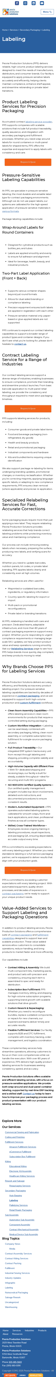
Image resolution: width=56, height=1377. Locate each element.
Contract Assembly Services (18, 1253)
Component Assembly (19, 1224)
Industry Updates (13, 1278)
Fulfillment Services (14, 1142)
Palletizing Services (18, 1205)
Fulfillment (10, 1268)
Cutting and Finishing (15, 1137)
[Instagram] (25, 3)
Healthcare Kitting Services (22, 1176)
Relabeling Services (22, 648)
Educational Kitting (18, 1166)
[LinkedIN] (34, 3)
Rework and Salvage (15, 1181)
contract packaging (12, 893)
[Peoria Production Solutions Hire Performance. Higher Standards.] (10, 11)
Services (14, 30)
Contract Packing (13, 1263)
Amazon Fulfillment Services (22, 1147)
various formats (10, 211)
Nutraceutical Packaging (16, 1292)
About (5, 1334)
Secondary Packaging (30, 30)
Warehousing (11, 1307)
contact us (20, 344)
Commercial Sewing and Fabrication (22, 1132)
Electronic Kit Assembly (20, 1171)
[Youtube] (42, 3)
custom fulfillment (30, 702)
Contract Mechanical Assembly (24, 1229)
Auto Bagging (15, 1195)
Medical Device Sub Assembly (23, 1234)
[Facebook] (17, 3)
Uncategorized (12, 1302)
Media (12, 1249)
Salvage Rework (13, 1297)
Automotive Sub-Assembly (21, 1220)
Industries (29, 1330)
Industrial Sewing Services (17, 1273)
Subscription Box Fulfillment (22, 1156)
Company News (12, 1244)
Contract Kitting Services (16, 1258)
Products (42, 1330)
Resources (17, 1334)
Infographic (10, 1283)
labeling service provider (38, 121)
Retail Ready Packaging (20, 1210)
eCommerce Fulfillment (20, 1152)
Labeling (13, 1200)
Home (5, 30)
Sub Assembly (12, 1215)
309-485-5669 (15, 1362)
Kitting (8, 1161)
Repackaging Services (20, 1186)
